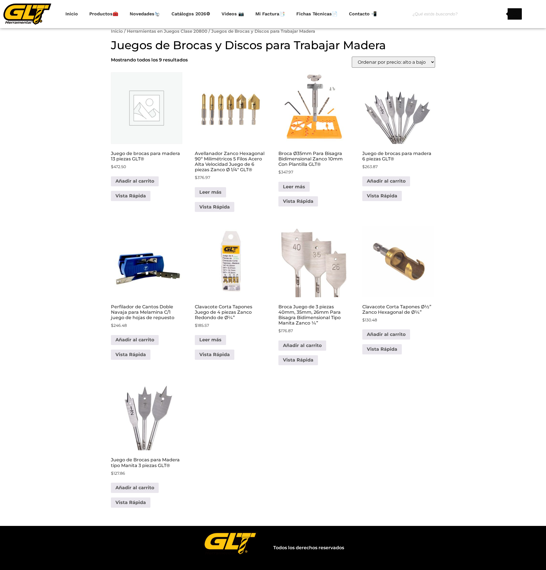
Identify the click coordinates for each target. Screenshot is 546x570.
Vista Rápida (130, 196)
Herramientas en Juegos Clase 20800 (167, 31)
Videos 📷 (233, 13)
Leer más (210, 192)
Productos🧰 (103, 13)
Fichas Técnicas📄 (317, 13)
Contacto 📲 (363, 13)
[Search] (515, 14)
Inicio (71, 13)
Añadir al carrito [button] (134, 181)
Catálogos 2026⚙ (190, 13)
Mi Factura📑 (270, 13)
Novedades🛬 (145, 13)
